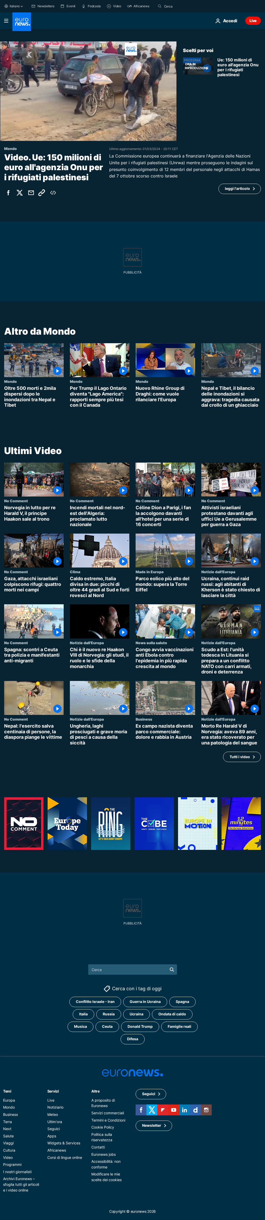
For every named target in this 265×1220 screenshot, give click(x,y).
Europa (9, 1100)
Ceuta (107, 1026)
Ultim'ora (54, 1121)
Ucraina (136, 1014)
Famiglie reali (179, 1026)
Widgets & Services (63, 1143)
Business (144, 719)
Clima (75, 572)
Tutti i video (240, 757)
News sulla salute (151, 643)
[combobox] (186, 6)
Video (8, 1157)
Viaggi (8, 1143)
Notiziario (55, 1107)
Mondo (10, 381)
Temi (7, 1091)
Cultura (9, 1150)
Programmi (12, 1164)
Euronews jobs (103, 1154)
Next (7, 1128)
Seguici (53, 1128)
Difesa (132, 1039)
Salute (8, 1136)
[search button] (160, 6)
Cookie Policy (102, 1127)
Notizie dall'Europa (218, 572)
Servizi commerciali (107, 1113)
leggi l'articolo (237, 188)
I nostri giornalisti (17, 1171)
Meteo (52, 1114)
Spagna (182, 1001)
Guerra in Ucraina (145, 1001)
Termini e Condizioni (108, 1120)
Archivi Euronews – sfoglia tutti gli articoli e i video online (21, 1184)
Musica (80, 1026)
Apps (51, 1136)
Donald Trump (140, 1026)
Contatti (98, 1147)
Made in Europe (150, 572)
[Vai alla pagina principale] (21, 21)
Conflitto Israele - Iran (95, 1001)
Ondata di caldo (172, 1014)
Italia (83, 1014)
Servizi (53, 1091)
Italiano (15, 6)
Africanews (56, 1150)
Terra (7, 1121)
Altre (95, 1091)
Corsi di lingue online (64, 1157)
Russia (109, 1014)
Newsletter (151, 1125)
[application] (88, 91)
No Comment (16, 501)
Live (253, 20)
